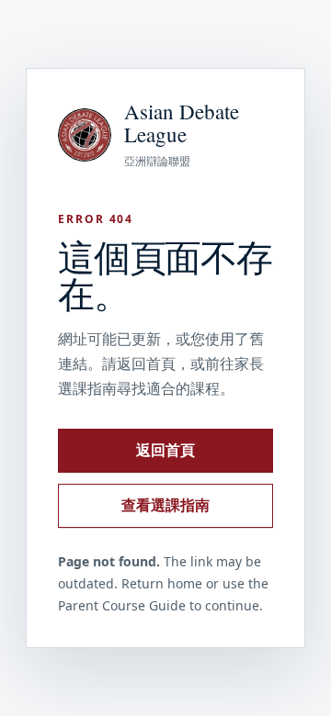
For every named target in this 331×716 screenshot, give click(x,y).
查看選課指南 (165, 505)
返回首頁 (165, 450)
